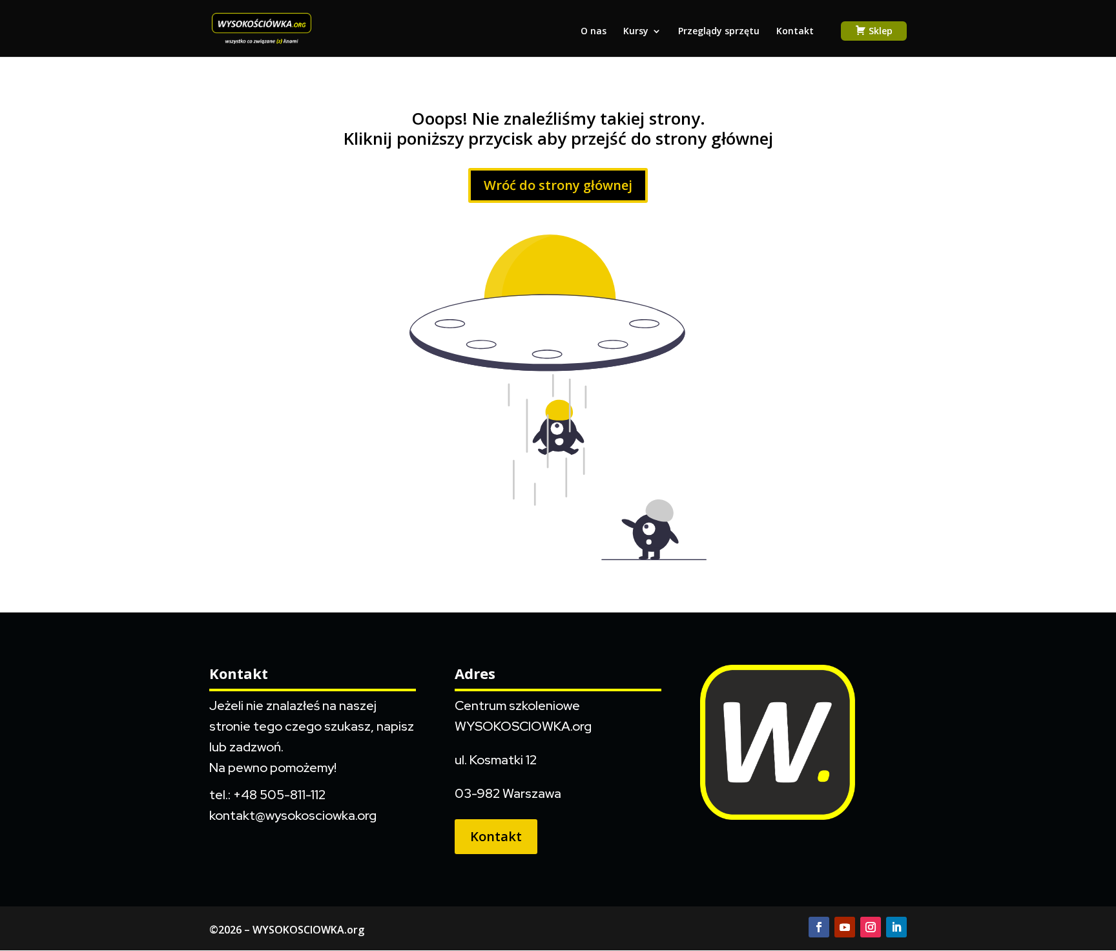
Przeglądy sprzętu (719, 31)
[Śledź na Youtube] (844, 927)
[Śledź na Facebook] (819, 927)
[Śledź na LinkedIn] (896, 927)
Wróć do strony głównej (558, 185)
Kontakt (795, 31)
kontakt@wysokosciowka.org (293, 815)
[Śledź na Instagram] (870, 927)
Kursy (635, 31)
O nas (593, 31)
